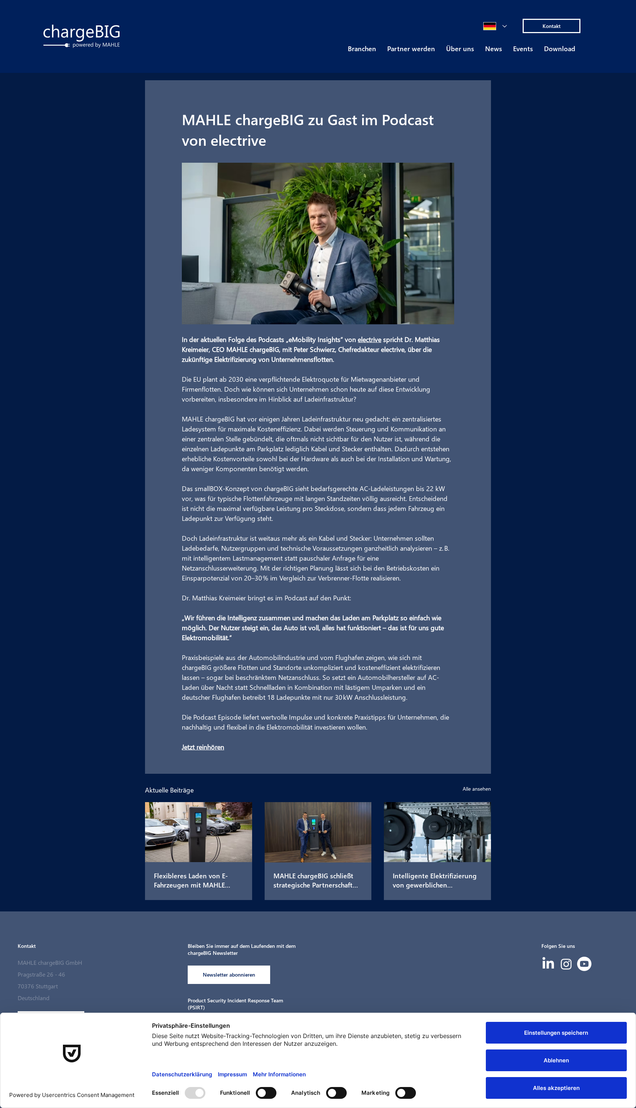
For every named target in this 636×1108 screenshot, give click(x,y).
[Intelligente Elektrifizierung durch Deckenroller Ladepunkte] (437, 832)
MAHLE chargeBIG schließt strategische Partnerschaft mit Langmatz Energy (313, 880)
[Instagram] (566, 964)
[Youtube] (584, 964)
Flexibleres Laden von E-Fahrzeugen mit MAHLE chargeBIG (191, 880)
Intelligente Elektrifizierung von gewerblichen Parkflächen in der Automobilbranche (435, 880)
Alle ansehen (477, 788)
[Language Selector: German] (495, 26)
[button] (362, 51)
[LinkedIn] (548, 964)
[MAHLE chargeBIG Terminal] (198, 832)
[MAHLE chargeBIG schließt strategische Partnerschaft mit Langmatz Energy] (318, 832)
